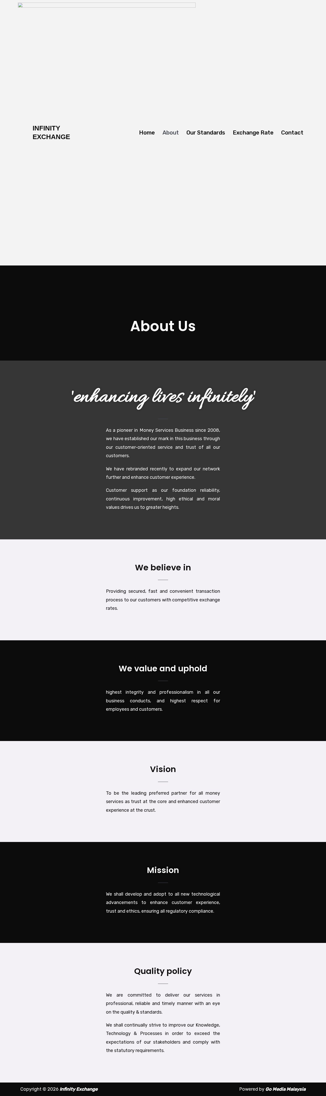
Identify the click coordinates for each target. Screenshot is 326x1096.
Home (147, 132)
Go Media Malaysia (285, 1089)
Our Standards (205, 132)
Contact (292, 132)
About (170, 132)
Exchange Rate (253, 132)
